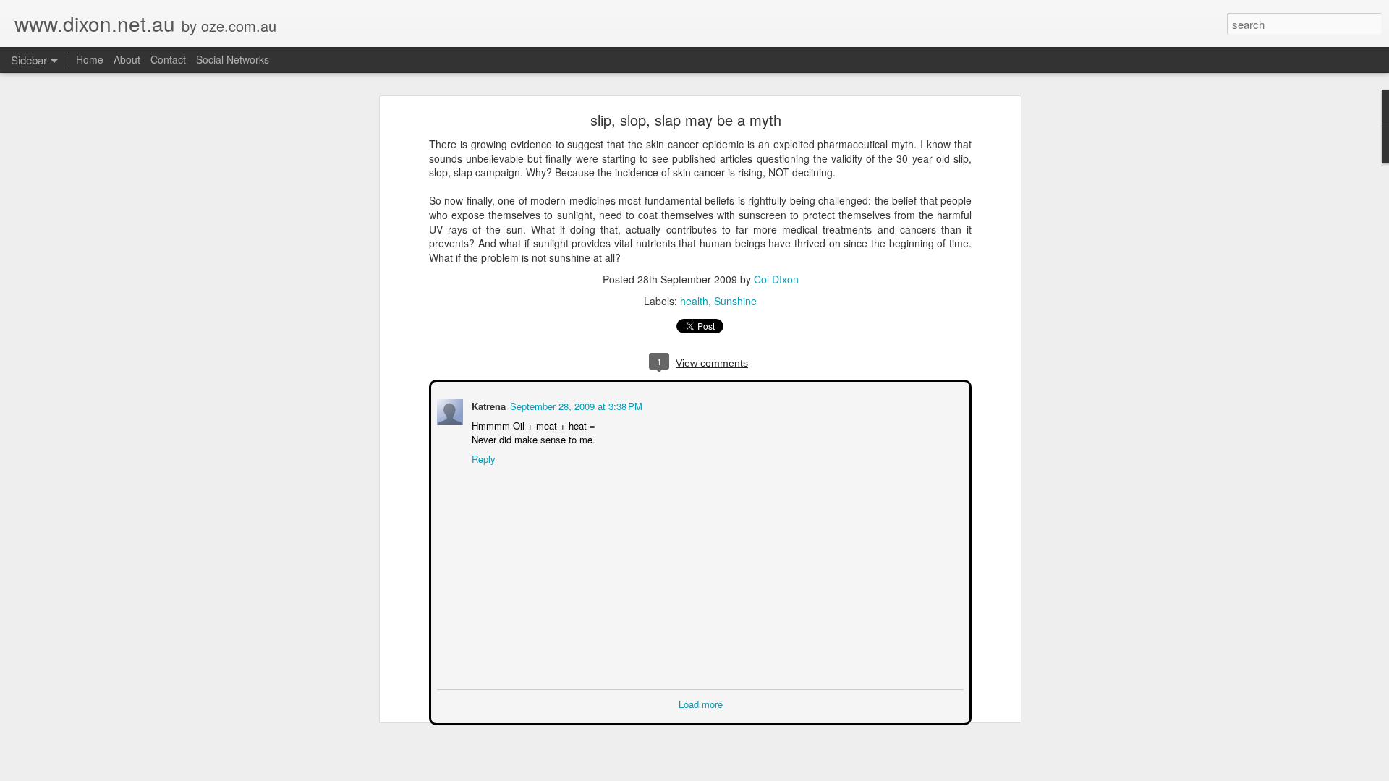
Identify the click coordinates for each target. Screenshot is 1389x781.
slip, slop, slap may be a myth (685, 119)
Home (89, 59)
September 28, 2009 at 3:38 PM (575, 404)
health (694, 301)
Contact (168, 59)
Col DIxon (776, 279)
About (127, 59)
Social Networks (232, 59)
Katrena (487, 404)
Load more (701, 702)
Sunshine (735, 301)
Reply (482, 457)
